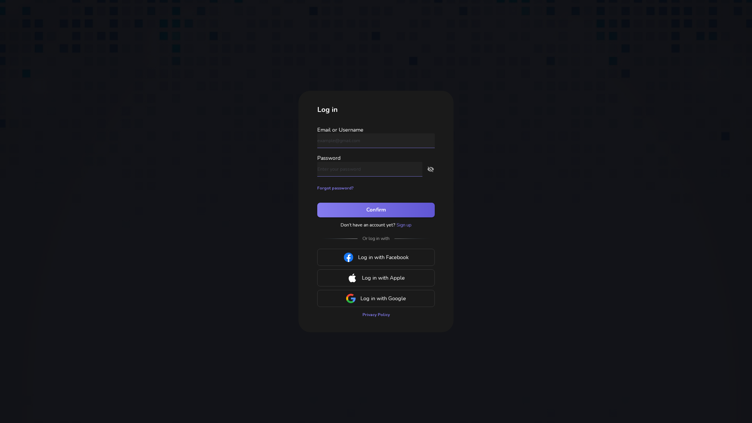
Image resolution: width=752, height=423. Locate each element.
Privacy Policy (376, 315)
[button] (430, 169)
